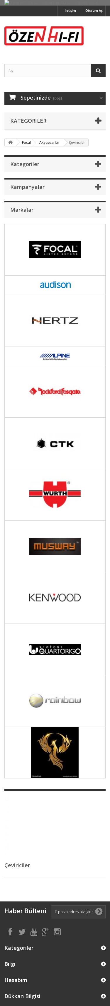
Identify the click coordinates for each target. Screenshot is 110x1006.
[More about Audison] (55, 285)
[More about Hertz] (55, 320)
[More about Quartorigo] (55, 649)
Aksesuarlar (49, 142)
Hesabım (15, 979)
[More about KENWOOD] (55, 598)
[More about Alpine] (55, 356)
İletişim (70, 10)
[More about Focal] (55, 249)
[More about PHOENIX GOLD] (55, 752)
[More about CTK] (55, 443)
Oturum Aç (94, 10)
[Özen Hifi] (55, 35)
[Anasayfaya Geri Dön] (10, 142)
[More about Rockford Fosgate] (55, 391)
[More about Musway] (55, 546)
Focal (26, 142)
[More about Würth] (55, 494)
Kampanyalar (27, 186)
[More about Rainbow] (55, 701)
